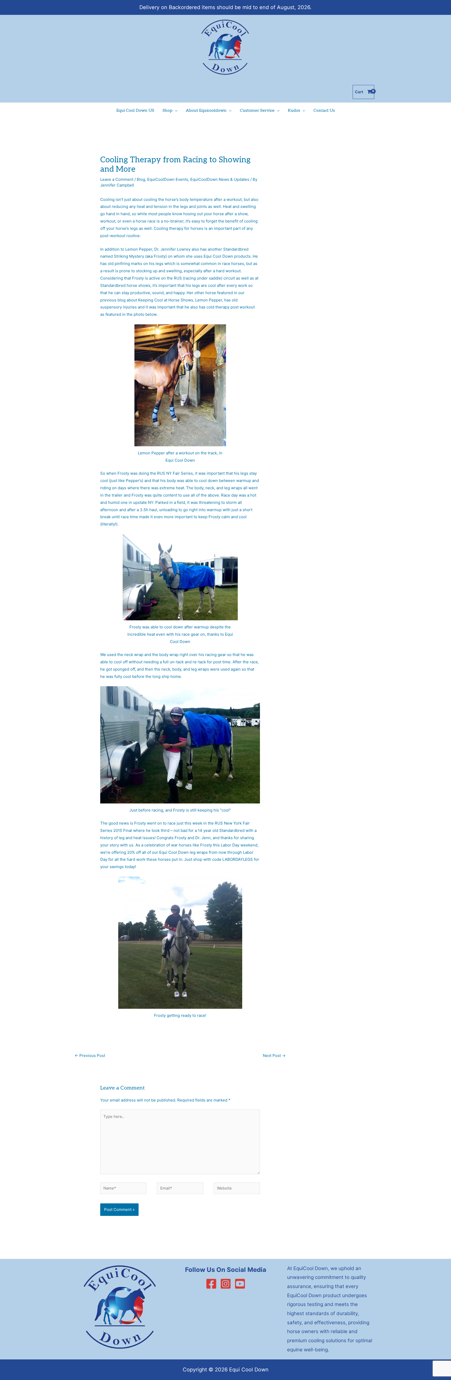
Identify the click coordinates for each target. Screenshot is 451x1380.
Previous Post (90, 1055)
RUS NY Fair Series (175, 473)
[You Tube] (240, 1283)
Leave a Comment (116, 179)
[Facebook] (211, 1283)
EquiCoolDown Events (167, 179)
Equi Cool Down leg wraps (183, 852)
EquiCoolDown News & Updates (219, 179)
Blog (141, 179)
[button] (175, 111)
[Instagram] (225, 1283)
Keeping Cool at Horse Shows (165, 300)
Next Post (274, 1055)
